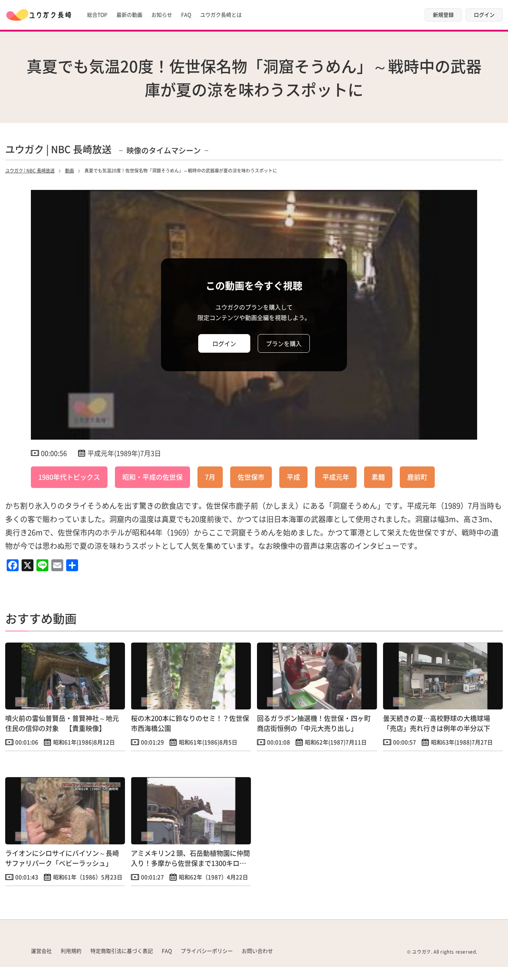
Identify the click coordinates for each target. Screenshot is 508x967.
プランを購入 (284, 343)
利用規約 (71, 950)
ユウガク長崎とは (221, 14)
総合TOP (97, 14)
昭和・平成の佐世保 (152, 477)
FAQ (186, 14)
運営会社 (41, 950)
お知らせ (161, 14)
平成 (293, 477)
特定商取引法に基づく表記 (121, 950)
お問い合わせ (257, 950)
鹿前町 (417, 477)
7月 (210, 477)
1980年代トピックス (69, 477)
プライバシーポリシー (207, 950)
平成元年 (335, 477)
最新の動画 (129, 14)
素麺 (378, 477)
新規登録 (443, 14)
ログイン (484, 14)
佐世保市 (251, 477)
